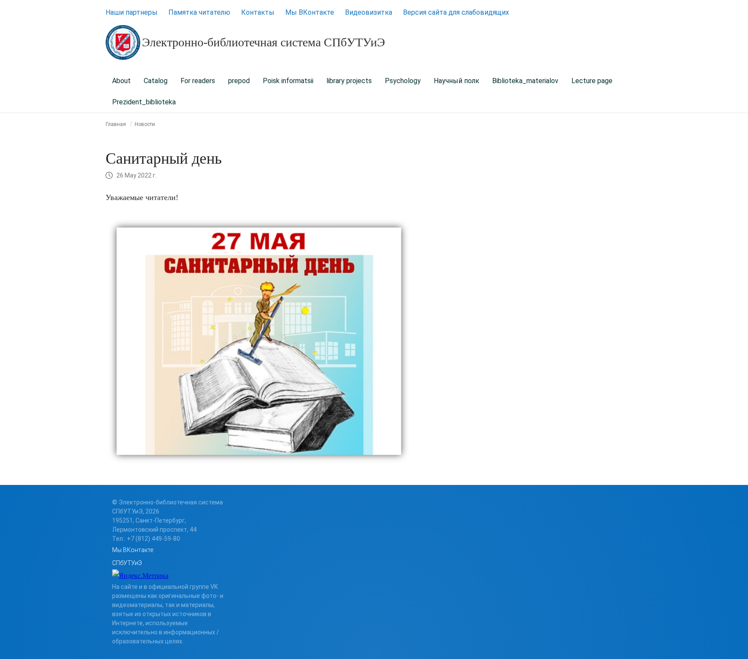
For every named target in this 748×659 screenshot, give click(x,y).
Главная (116, 124)
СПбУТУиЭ (127, 562)
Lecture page (592, 81)
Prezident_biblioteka (144, 102)
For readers (198, 81)
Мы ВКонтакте (309, 12)
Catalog (156, 81)
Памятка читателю (199, 12)
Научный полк (456, 81)
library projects (349, 81)
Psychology (403, 81)
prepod (239, 81)
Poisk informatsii (288, 81)
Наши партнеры (132, 12)
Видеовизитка (368, 12)
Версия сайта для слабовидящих (456, 12)
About (121, 81)
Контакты (257, 12)
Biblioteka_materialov (525, 81)
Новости (145, 124)
